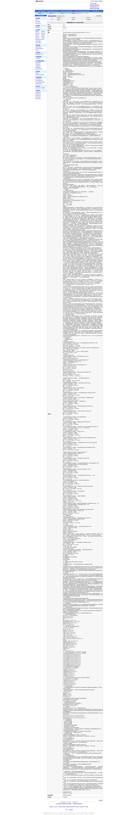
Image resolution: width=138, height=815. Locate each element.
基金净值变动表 (39, 83)
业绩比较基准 (38, 41)
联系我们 (64, 806)
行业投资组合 (38, 64)
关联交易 (43, 37)
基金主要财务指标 (39, 80)
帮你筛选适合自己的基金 (94, 5)
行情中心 (77, 11)
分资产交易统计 (39, 42)
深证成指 (50, 13)
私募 (68, 11)
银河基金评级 (38, 96)
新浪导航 (100, 1)
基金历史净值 (38, 23)
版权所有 (71, 809)
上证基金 (62, 13)
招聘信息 (68, 806)
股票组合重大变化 (39, 68)
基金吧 (94, 11)
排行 (64, 11)
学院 (57, 11)
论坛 (98, 11)
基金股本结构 (38, 46)
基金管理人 (38, 33)
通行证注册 (82, 806)
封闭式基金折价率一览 (94, 6)
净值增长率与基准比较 (40, 74)
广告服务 (60, 806)
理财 (42, 11)
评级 (62, 11)
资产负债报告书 (39, 79)
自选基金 (84, 11)
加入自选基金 (98, 15)
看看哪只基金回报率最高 (94, 8)
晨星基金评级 (38, 93)
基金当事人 (43, 33)
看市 (53, 11)
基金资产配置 (38, 62)
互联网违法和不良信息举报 (66, 803)
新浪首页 (96, 1)
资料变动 (43, 31)
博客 (96, 11)
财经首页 (92, 1)
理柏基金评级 (38, 95)
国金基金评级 (38, 98)
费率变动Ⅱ (37, 37)
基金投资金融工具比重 (40, 39)
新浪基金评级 (38, 92)
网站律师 (72, 806)
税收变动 (43, 36)
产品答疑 (86, 806)
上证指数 (39, 13)
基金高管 (43, 34)
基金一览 (37, 20)
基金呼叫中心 (38, 27)
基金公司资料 (38, 87)
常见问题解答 (58, 803)
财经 (40, 11)
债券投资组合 (38, 67)
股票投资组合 (38, 65)
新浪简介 (51, 806)
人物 (66, 11)
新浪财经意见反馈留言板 (77, 803)
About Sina (56, 806)
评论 (51, 11)
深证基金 (73, 13)
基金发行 (37, 49)
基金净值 (37, 73)
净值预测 (81, 11)
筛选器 (88, 11)
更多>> (91, 13)
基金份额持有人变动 (39, 54)
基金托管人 (38, 34)
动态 (49, 11)
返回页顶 (100, 800)
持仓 (55, 11)
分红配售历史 (38, 58)
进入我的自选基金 (93, 3)
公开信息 (37, 36)
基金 (44, 11)
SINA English (76, 806)
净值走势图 (38, 21)
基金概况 (37, 31)
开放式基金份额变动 (39, 48)
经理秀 (71, 11)
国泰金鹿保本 (52, 16)
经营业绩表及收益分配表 (40, 82)
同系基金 (43, 87)
